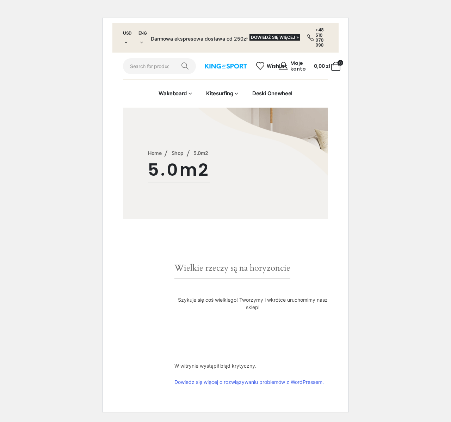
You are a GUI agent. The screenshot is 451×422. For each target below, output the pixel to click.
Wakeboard (173, 93)
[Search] (185, 66)
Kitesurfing (219, 93)
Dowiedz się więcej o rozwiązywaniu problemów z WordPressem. (249, 382)
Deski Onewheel (272, 93)
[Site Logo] (225, 66)
